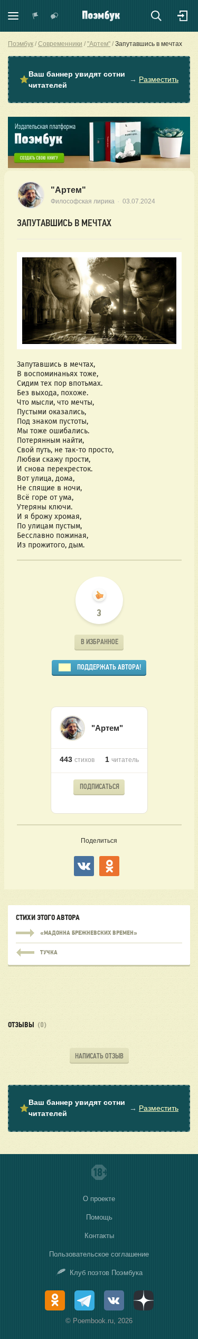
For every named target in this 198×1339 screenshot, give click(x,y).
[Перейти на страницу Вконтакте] (114, 1300)
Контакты (99, 1236)
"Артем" (68, 189)
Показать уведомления (35, 16)
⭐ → (99, 79)
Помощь (99, 1217)
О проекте (99, 1199)
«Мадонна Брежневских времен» (99, 933)
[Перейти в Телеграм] (84, 1300)
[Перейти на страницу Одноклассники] (55, 1300)
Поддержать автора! (109, 667)
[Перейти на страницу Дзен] (144, 1300)
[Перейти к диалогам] (54, 16)
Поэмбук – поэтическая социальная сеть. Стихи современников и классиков (101, 16)
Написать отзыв (99, 1056)
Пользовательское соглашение (99, 1254)
